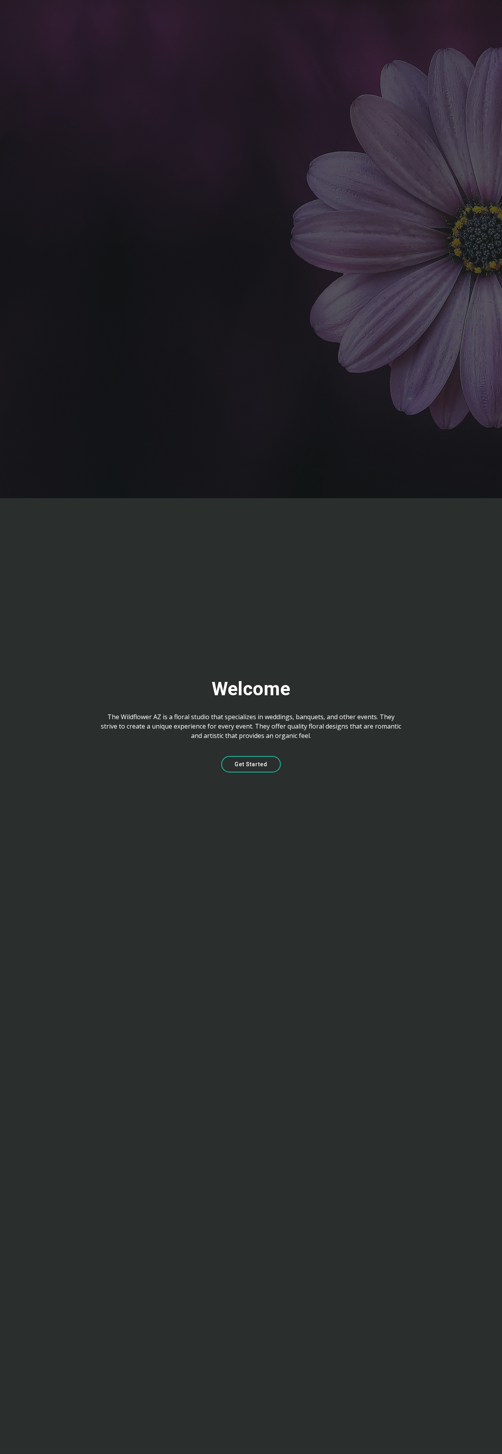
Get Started (251, 764)
